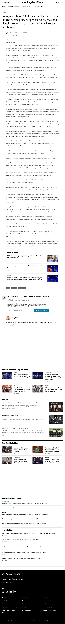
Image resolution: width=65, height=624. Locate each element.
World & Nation (21, 288)
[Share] (7, 40)
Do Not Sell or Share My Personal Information (47, 620)
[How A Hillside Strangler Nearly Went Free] (56, 419)
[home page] (32, 2)
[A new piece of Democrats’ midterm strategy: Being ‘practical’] (7, 449)
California (13, 288)
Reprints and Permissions (49, 610)
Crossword (25, 597)
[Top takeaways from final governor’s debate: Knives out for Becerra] (52, 268)
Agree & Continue (41, 310)
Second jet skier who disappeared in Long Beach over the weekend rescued (21, 507)
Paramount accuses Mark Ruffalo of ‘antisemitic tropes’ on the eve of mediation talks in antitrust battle (53, 377)
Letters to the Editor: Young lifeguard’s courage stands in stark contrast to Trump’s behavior (26, 514)
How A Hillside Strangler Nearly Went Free (13, 415)
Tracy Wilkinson (16, 318)
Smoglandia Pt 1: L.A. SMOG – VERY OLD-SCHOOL (15, 428)
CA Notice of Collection (33, 620)
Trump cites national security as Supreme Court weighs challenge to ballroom (22, 558)
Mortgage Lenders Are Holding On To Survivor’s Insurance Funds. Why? (20, 402)
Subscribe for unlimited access (8, 582)
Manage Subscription (48, 607)
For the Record (46, 600)
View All (43, 6)
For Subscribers (5, 501)
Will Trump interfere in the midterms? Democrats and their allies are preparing (53, 389)
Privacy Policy (17, 306)
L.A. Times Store (26, 610)
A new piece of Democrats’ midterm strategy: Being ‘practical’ (21, 449)
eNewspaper (5, 597)
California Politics (25, 6)
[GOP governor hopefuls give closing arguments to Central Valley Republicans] (52, 258)
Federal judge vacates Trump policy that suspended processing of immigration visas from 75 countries (28, 533)
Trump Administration (13, 6)
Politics (3, 6)
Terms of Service (25, 303)
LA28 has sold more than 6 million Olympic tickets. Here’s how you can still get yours (24, 523)
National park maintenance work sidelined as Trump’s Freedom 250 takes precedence (24, 552)
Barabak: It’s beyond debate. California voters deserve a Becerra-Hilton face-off (52, 461)
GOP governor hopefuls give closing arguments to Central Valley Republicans (24, 257)
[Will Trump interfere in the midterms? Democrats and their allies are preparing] (37, 388)
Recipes (24, 604)
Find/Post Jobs (5, 600)
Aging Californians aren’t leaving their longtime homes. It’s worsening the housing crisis (24, 503)
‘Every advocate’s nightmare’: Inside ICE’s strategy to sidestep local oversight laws (23, 546)
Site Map (4, 585)
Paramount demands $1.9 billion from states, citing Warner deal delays (20, 461)
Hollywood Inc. (48, 372)
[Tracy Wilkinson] (8, 318)
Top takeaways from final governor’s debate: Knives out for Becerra (25, 267)
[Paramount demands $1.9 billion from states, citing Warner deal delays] (7, 460)
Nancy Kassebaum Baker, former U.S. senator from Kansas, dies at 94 (20, 539)
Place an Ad (5, 604)
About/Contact (46, 597)
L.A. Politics (36, 6)
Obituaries (25, 600)
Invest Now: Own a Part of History (8, 612)
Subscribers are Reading (11, 498)
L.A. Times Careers (48, 604)
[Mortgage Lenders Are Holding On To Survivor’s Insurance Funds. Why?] (56, 407)
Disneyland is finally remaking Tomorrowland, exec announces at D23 (20, 518)
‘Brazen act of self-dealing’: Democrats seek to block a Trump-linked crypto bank (52, 449)
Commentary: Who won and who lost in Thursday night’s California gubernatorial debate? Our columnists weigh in (24, 279)
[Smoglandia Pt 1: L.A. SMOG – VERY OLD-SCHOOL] (56, 432)
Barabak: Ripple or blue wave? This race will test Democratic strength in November (22, 389)
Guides (24, 607)
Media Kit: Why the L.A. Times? (10, 607)
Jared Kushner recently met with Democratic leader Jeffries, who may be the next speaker (22, 376)
